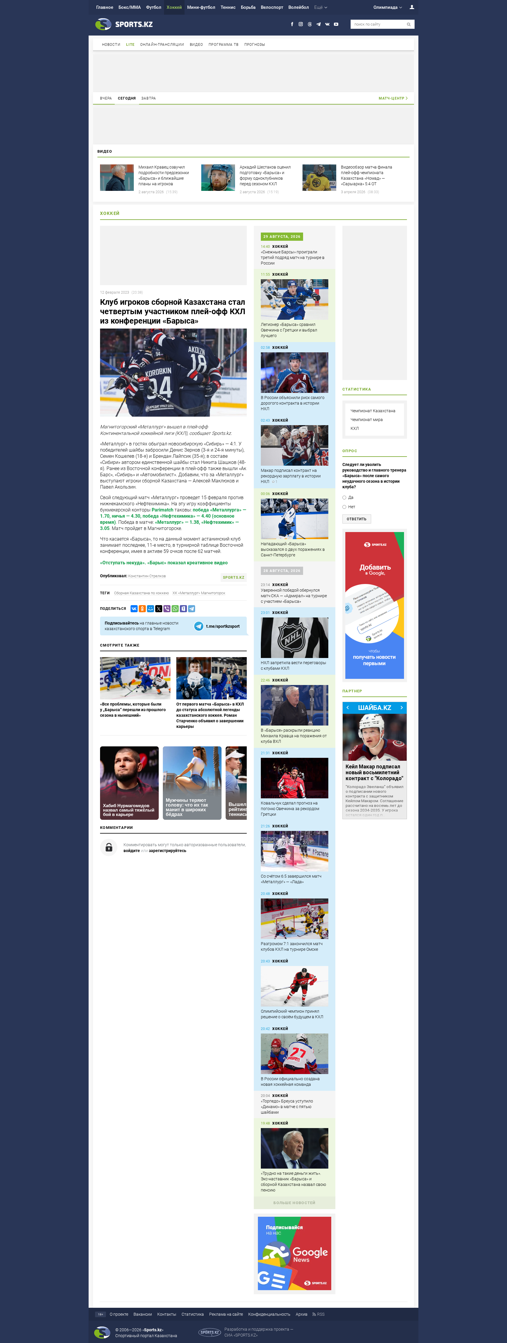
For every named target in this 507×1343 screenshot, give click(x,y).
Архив (301, 1314)
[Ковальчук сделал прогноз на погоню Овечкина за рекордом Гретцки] (294, 778)
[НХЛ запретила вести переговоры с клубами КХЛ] (294, 637)
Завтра (148, 98)
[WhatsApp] (174, 608)
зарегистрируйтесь (167, 850)
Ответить (357, 519)
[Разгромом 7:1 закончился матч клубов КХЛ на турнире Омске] (294, 918)
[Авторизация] (409, 7)
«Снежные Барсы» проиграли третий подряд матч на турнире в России (293, 257)
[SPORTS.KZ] (374, 605)
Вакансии (142, 1314)
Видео (196, 45)
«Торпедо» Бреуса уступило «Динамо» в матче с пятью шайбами (287, 1107)
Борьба (248, 7)
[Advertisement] (253, 72)
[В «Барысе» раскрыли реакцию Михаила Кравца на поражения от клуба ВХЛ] (294, 705)
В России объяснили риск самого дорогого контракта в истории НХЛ (293, 403)
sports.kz (233, 577)
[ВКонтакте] (133, 608)
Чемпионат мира (367, 419)
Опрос (349, 451)
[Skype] (182, 608)
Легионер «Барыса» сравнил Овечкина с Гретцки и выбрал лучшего (289, 330)
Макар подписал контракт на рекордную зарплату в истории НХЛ (291, 476)
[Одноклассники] (141, 608)
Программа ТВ (224, 45)
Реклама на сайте (226, 1314)
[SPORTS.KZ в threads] (309, 24)
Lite (130, 45)
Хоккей (174, 7)
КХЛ (355, 428)
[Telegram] (190, 608)
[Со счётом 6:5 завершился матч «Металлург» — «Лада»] (294, 851)
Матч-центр (392, 98)
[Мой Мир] (149, 608)
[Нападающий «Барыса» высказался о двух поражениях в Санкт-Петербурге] (294, 519)
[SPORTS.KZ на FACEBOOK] (292, 24)
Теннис (228, 7)
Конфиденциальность (269, 1314)
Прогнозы (255, 45)
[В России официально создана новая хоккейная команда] (294, 1054)
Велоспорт (272, 7)
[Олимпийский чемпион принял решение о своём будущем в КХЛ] (294, 986)
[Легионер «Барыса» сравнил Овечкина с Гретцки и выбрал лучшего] (294, 299)
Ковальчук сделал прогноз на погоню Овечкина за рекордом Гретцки (290, 809)
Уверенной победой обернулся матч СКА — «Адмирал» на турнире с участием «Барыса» (294, 596)
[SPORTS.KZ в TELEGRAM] (318, 24)
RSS (321, 1314)
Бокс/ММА (130, 7)
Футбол (153, 7)
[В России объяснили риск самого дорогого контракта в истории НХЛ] (294, 372)
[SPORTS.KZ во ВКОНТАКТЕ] (327, 24)
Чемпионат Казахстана (373, 410)
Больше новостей (294, 1203)
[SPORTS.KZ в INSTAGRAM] (301, 24)
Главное (104, 7)
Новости (111, 45)
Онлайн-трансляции (162, 45)
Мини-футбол (201, 7)
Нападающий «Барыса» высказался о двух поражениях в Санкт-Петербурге (293, 549)
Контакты (166, 1314)
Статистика (193, 1314)
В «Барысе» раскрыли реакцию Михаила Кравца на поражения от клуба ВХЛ (294, 736)
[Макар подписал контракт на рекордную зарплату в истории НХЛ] (294, 445)
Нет (351, 506)
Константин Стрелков (147, 576)
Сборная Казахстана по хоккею (141, 593)
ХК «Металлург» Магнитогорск (199, 593)
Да (351, 497)
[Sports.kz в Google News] (294, 1288)
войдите (132, 850)
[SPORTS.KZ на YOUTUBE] (336, 24)
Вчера (106, 98)
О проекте (119, 1314)
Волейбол (298, 7)
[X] (157, 608)
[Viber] (165, 608)
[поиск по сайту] (408, 24)
